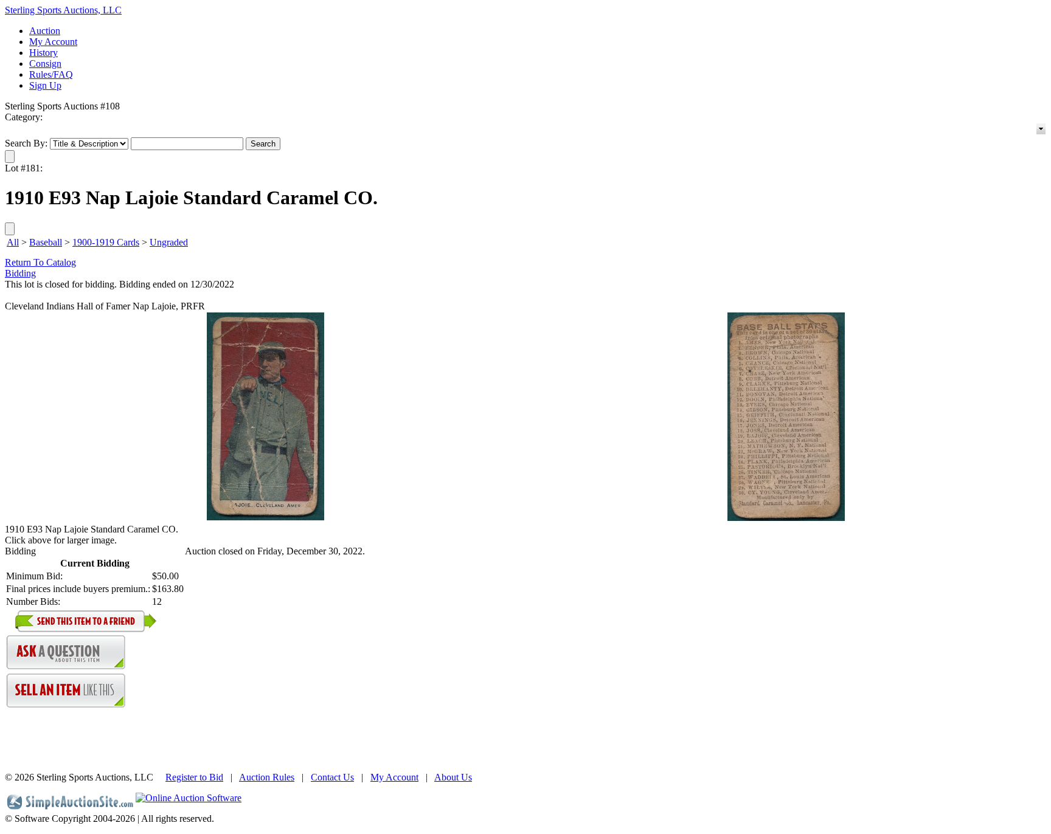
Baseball (45, 242)
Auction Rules (266, 777)
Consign (45, 63)
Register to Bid (194, 777)
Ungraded (169, 242)
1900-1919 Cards (105, 242)
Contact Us (332, 777)
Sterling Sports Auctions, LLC (63, 10)
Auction (44, 31)
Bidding (20, 273)
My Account (53, 41)
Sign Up (45, 85)
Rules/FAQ (51, 74)
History (43, 52)
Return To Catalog (40, 262)
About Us (453, 777)
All (13, 242)
